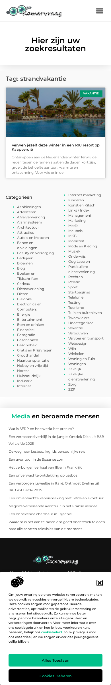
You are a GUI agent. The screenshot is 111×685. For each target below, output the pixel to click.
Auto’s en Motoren (33, 237)
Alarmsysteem (29, 222)
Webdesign (77, 343)
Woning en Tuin (81, 359)
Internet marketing (84, 195)
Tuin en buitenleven (85, 313)
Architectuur (28, 227)
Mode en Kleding (82, 246)
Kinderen (76, 200)
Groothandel (28, 355)
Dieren (22, 294)
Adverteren (26, 212)
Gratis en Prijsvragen (34, 350)
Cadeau (23, 284)
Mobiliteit (76, 241)
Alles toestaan (55, 660)
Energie (23, 314)
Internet (24, 386)
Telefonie (75, 297)
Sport (73, 287)
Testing (74, 302)
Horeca (23, 371)
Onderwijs (77, 256)
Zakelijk (74, 369)
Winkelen (76, 353)
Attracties (25, 232)
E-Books (24, 299)
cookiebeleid (51, 632)
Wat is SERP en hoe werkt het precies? (41, 429)
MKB (72, 236)
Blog (21, 268)
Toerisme (76, 307)
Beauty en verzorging (35, 253)
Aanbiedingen (29, 207)
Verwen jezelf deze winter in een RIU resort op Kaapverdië (56, 147)
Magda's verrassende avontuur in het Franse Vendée (53, 506)
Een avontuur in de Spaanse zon (36, 459)
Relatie (74, 282)
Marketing (77, 220)
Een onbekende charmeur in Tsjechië (40, 514)
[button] (99, 583)
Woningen (77, 364)
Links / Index (78, 210)
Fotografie (26, 335)
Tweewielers (78, 318)
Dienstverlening (30, 289)
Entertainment (29, 319)
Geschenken (27, 340)
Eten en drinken (30, 324)
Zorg (72, 384)
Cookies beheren (56, 676)
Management (79, 215)
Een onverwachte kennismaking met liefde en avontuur (56, 498)
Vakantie (75, 328)
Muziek (74, 251)
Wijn (72, 348)
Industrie (24, 381)
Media (73, 225)
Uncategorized (81, 323)
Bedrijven (25, 258)
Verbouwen (78, 333)
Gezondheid (27, 345)
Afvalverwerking (31, 217)
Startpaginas (79, 292)
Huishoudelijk (28, 376)
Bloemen (25, 263)
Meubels (75, 231)
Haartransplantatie (33, 360)
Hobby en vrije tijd (32, 365)
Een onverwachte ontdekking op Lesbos (43, 475)
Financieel (25, 330)
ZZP (71, 389)
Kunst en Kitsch (81, 205)
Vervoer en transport (86, 338)
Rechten (75, 277)
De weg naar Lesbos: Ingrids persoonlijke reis (47, 451)
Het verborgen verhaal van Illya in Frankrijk (45, 467)
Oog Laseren (79, 261)
